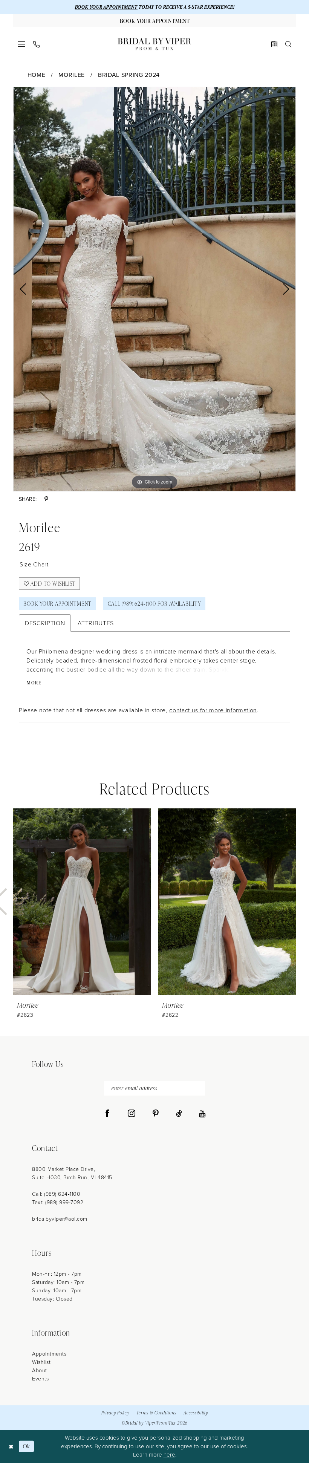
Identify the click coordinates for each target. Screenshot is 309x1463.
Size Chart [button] (34, 564)
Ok (26, 1446)
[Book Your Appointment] (274, 44)
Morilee (71, 74)
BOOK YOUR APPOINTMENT (106, 7)
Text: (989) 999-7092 (57, 1202)
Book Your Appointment (57, 603)
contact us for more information (213, 710)
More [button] (34, 683)
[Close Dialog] (11, 1446)
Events (40, 1378)
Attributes (96, 623)
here (169, 1454)
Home (37, 74)
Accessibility (196, 1412)
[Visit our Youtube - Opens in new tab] (202, 1113)
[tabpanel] (154, 289)
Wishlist (41, 1361)
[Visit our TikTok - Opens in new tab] (179, 1113)
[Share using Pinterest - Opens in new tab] (46, 499)
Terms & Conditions (156, 1412)
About (39, 1370)
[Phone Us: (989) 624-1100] (36, 44)
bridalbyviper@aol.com (59, 1218)
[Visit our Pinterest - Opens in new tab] (155, 1113)
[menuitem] (21, 44)
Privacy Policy (115, 1412)
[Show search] (288, 44)
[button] (21, 44)
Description (45, 623)
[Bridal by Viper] (154, 44)
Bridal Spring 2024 (129, 74)
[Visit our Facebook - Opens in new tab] (107, 1113)
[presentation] (82, 901)
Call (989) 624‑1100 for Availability (154, 603)
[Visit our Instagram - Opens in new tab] (131, 1113)
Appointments (49, 1353)
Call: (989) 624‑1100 (56, 1193)
